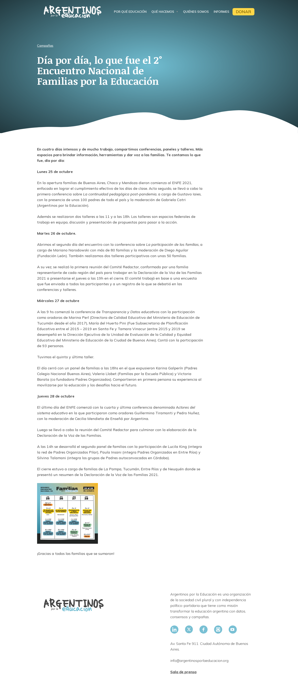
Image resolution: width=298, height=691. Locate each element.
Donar (243, 11)
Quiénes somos (196, 12)
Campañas (45, 45)
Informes (221, 12)
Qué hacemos (162, 12)
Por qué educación (130, 12)
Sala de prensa (183, 672)
